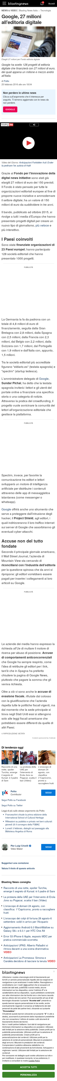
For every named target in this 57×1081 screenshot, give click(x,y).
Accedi (51, 3)
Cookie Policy (34, 1060)
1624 (25, 985)
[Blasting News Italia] (18, 4)
